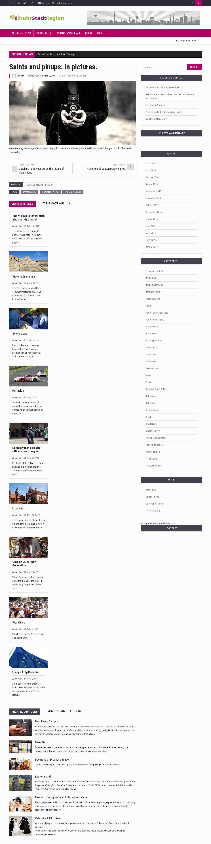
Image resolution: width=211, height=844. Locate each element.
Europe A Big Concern (25, 672)
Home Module (152, 326)
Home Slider (151, 333)
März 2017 (151, 233)
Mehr (100, 33)
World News (151, 459)
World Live (18, 622)
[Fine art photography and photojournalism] (20, 803)
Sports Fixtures (153, 431)
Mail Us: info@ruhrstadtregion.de (56, 3)
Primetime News (50, 192)
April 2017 (150, 226)
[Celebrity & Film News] (20, 826)
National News (152, 368)
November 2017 (153, 198)
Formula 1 (18, 390)
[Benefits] (20, 746)
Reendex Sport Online (156, 389)
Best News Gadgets (47, 721)
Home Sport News (154, 340)
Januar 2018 (152, 184)
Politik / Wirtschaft (68, 33)
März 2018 (151, 170)
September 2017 (154, 212)
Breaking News (153, 292)
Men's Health (152, 361)
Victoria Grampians (24, 276)
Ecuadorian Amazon (155, 105)
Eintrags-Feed (152, 497)
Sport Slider (151, 424)
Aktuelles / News (21, 33)
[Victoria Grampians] (28, 261)
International (152, 347)
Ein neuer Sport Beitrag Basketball (162, 87)
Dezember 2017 (153, 191)
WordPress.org (153, 510)
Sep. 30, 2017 (33, 458)
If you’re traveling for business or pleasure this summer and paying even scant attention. (78, 764)
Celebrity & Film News (48, 818)
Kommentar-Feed (154, 504)
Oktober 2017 (152, 205)
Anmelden (151, 490)
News (148, 375)
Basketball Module (154, 285)
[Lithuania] (28, 493)
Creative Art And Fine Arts (39, 185)
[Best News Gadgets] (20, 727)
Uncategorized (153, 452)
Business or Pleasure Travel (52, 759)
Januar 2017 (152, 247)
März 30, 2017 (33, 515)
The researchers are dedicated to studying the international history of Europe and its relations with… (28, 524)
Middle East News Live (156, 119)
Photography (29, 192)
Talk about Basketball (156, 438)
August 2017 (152, 219)
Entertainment (153, 299)
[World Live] (28, 607)
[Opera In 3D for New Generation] (28, 547)
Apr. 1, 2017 (32, 679)
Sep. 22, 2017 (33, 340)
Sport (88, 33)
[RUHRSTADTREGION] (40, 18)
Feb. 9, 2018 (32, 629)
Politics (149, 382)
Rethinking (151, 396)
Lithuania (17, 508)
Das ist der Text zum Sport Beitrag (56, 54)
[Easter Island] (20, 783)
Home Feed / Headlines (157, 313)
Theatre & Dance (73, 192)
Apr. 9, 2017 (32, 572)
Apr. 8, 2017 (32, 283)
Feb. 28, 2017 (33, 226)
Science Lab (19, 333)
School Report (152, 410)
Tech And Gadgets (154, 445)
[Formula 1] (28, 376)
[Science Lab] (28, 318)
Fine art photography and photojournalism (61, 797)
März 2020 (151, 163)
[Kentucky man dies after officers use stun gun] (28, 433)
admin (21, 76)
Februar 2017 (152, 240)
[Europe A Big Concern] (28, 657)
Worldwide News (154, 465)
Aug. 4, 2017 (32, 397)
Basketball (151, 278)
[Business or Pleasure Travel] (20, 764)
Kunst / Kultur (44, 33)
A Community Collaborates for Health (164, 112)
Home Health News (155, 319)
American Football (154, 271)
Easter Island (43, 776)
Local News (151, 354)
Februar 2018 (152, 177)
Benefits (40, 742)
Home (148, 306)
